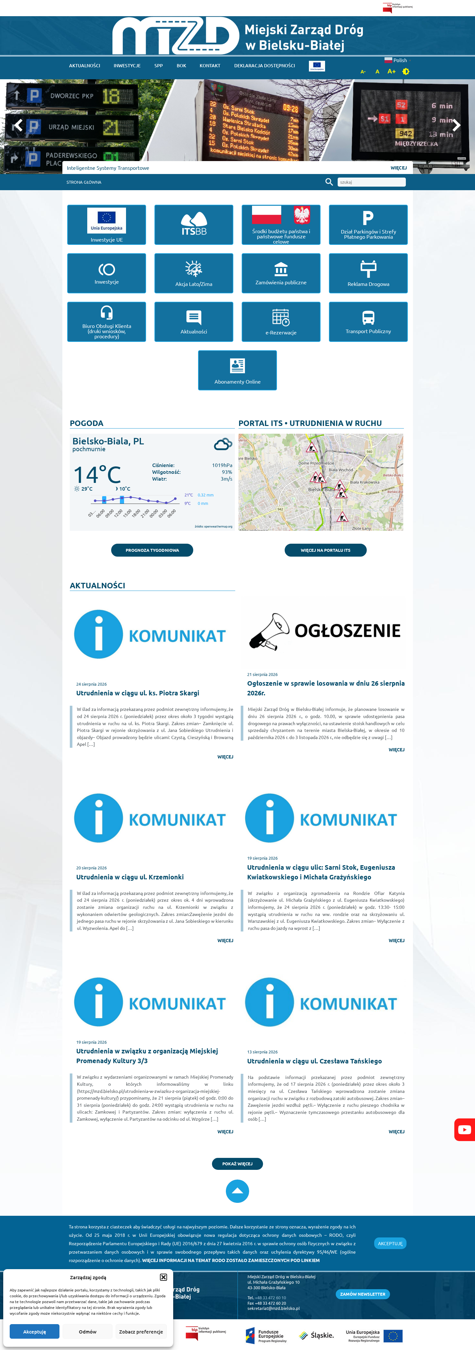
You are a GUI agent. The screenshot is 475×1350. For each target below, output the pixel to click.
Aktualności (84, 65)
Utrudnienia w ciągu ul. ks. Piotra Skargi (137, 693)
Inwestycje (127, 65)
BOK (181, 65)
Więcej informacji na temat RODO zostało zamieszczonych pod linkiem (231, 1260)
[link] (237, 35)
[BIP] (398, 8)
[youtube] (464, 1129)
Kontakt (210, 65)
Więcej (398, 167)
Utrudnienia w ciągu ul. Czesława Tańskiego (314, 1061)
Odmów (88, 1331)
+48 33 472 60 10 (270, 1297)
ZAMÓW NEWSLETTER (362, 1294)
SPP (158, 65)
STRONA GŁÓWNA (84, 182)
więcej (225, 756)
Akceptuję (34, 1331)
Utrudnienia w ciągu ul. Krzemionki (130, 877)
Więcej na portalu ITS (326, 550)
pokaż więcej (237, 1163)
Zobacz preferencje (141, 1331)
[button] (163, 1277)
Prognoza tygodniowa (152, 550)
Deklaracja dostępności (264, 65)
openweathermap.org (218, 526)
